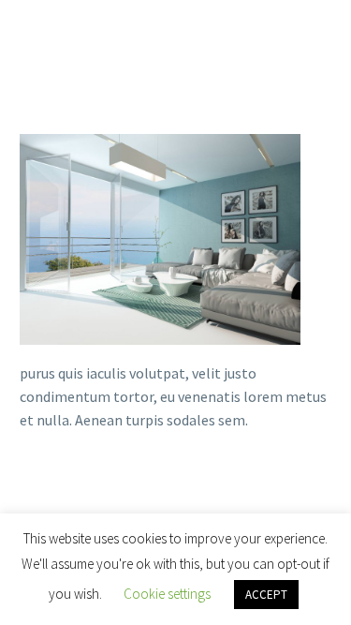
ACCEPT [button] (266, 595)
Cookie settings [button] (167, 594)
